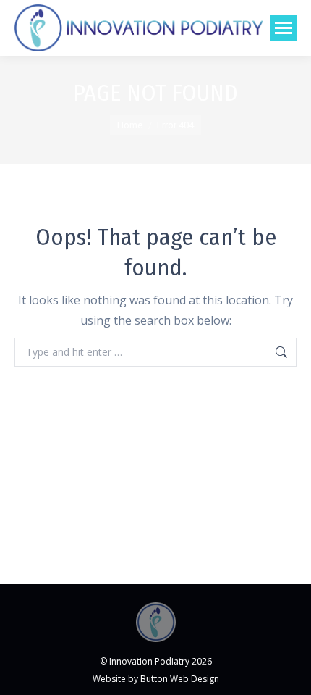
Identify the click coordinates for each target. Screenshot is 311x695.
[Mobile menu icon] (283, 28)
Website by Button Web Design (156, 679)
